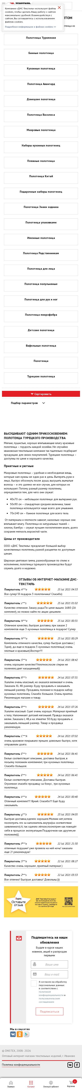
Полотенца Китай (41, 176)
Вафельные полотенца (41, 345)
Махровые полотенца (41, 130)
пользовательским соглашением (49, 1000)
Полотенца (41, 361)
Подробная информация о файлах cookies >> (30, 26)
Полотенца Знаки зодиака (41, 207)
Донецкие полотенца (41, 99)
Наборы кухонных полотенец (41, 145)
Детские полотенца (41, 330)
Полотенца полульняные (41, 284)
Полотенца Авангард (41, 84)
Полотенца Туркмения (41, 37)
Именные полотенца (41, 238)
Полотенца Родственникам (41, 253)
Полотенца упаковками (41, 222)
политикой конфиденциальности (51, 993)
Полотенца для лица (41, 268)
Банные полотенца (41, 53)
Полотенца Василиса (41, 114)
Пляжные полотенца (41, 161)
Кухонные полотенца (41, 68)
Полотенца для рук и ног (41, 299)
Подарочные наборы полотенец (41, 191)
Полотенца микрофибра (41, 314)
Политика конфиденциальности (21, 1064)
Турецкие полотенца (41, 376)
